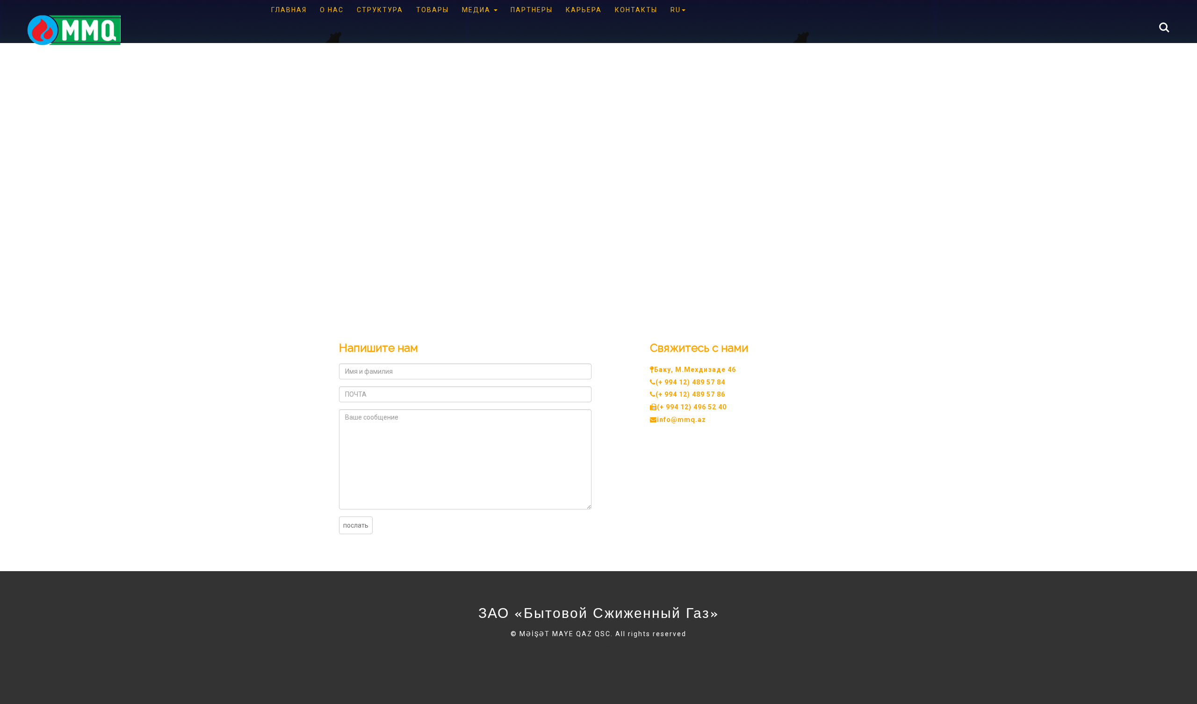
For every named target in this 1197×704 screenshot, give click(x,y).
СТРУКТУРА (380, 10)
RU (676, 10)
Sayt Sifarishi (355, 668)
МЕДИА (477, 10)
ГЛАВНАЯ (289, 10)
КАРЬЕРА (584, 10)
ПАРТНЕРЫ (532, 10)
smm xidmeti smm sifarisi (570, 657)
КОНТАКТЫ (636, 10)
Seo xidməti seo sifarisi (481, 657)
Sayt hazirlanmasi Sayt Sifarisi (385, 657)
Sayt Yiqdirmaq (407, 668)
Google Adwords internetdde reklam (682, 657)
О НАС (332, 10)
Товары (432, 10)
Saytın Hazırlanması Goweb (566, 646)
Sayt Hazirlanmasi (824, 657)
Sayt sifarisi (770, 657)
